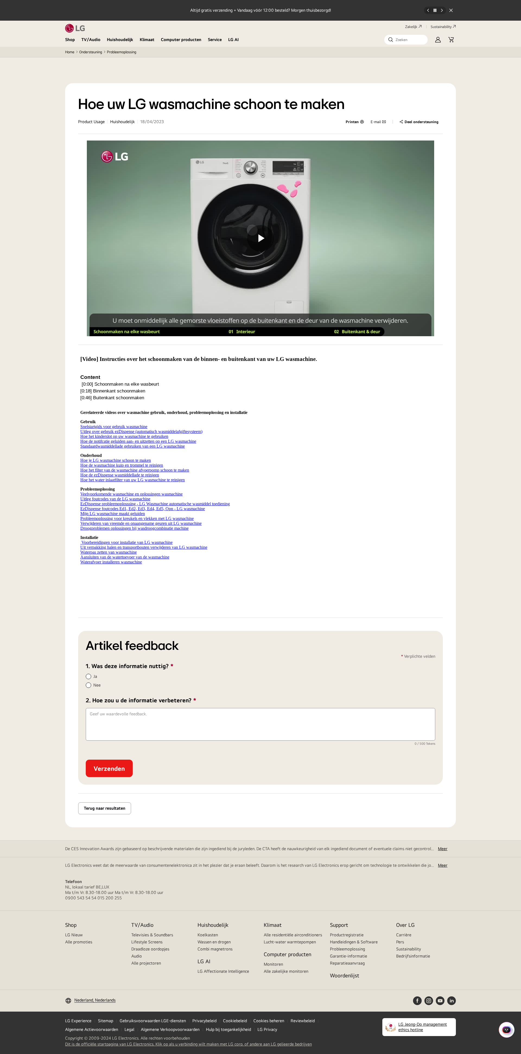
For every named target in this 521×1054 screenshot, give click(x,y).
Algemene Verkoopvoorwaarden (170, 1029)
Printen (352, 122)
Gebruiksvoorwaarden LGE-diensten (153, 1020)
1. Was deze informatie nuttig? (143, 665)
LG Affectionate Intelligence (223, 971)
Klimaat (147, 39)
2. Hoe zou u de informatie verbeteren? (155, 700)
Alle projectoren (146, 963)
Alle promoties (78, 941)
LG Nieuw (74, 934)
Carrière (403, 934)
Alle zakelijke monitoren (286, 971)
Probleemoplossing (121, 52)
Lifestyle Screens (147, 941)
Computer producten (181, 39)
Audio (136, 956)
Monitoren (273, 964)
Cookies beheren (268, 1020)
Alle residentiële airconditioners (293, 934)
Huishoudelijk (120, 39)
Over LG (405, 925)
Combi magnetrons (215, 949)
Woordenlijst (344, 975)
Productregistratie (347, 934)
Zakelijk (411, 26)
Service (215, 39)
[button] (406, 40)
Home (69, 52)
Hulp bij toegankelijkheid (228, 1029)
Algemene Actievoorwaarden (91, 1029)
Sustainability (441, 26)
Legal (129, 1029)
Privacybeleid (204, 1020)
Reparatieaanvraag (347, 963)
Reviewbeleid (303, 1020)
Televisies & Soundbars (152, 934)
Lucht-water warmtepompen (290, 941)
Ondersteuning (90, 52)
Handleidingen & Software (354, 941)
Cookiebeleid (235, 1020)
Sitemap (105, 1020)
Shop (70, 39)
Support (339, 925)
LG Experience (78, 1020)
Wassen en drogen (214, 941)
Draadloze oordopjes (150, 949)
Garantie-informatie (348, 956)
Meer (442, 848)
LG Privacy (267, 1029)
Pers (400, 941)
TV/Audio (90, 39)
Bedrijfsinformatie (413, 956)
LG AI (233, 39)
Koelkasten (208, 934)
